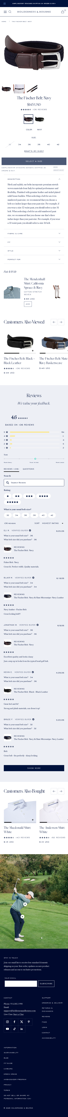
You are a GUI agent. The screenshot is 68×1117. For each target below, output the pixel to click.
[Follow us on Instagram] (7, 1021)
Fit (9, 242)
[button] (34, 109)
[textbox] (34, 482)
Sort (37, 523)
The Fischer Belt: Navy (24, 550)
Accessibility (49, 1038)
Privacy (7, 1085)
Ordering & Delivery (52, 1003)
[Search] (10, 11)
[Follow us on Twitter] (21, 1021)
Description (14, 179)
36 (29, 144)
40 (48, 144)
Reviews (46, 1016)
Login (44, 1027)
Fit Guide (8, 1063)
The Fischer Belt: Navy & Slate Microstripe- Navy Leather (39, 597)
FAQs (44, 1022)
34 (19, 144)
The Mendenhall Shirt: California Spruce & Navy (34, 283)
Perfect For (14, 259)
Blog (6, 1058)
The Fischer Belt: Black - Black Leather (19, 360)
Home (4, 21)
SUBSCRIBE (46, 983)
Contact (46, 1032)
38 (38, 144)
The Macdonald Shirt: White (17, 830)
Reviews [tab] (11, 470)
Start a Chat (18, 1014)
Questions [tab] (28, 470)
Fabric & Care (15, 233)
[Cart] (62, 11)
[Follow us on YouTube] (7, 1028)
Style (10, 251)
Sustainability (11, 1052)
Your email (10, 978)
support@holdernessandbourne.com (20, 1011)
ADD (28, 304)
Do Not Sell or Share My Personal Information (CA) (17, 1097)
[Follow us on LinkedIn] (21, 1028)
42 (58, 144)
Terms (7, 1090)
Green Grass (10, 1074)
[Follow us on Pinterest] (28, 1021)
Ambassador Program (15, 1079)
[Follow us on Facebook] (14, 1021)
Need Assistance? (58, 168)
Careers (8, 1069)
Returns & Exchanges (47, 1009)
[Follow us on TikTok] (14, 1028)
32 (10, 144)
